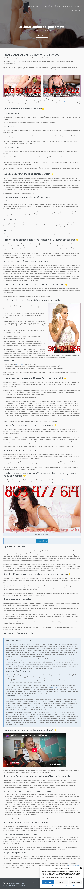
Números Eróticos (60, 6)
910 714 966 (19, 364)
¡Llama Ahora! (42, 541)
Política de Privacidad (16, 882)
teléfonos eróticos (73, 865)
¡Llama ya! (42, 36)
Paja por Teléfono (73, 6)
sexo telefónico (60, 480)
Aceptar (48, 882)
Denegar (61, 882)
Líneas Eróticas (33, 6)
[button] (81, 868)
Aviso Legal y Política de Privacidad (67, 886)
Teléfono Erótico (47, 6)
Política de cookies (52, 886)
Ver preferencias (75, 882)
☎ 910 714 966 (76, 10)
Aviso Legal (7, 882)
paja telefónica (55, 687)
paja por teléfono (68, 101)
